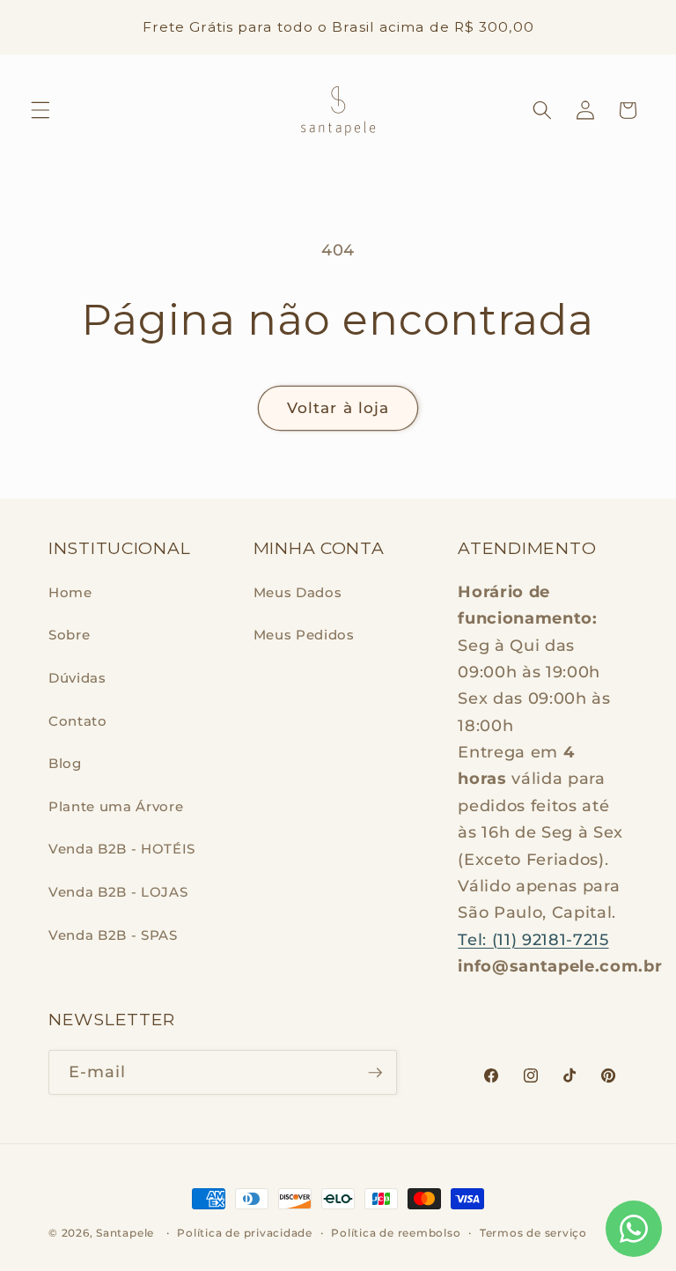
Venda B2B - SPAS (113, 935)
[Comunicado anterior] (36, 27)
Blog (65, 763)
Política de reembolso (395, 1232)
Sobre (69, 634)
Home (70, 592)
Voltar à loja (338, 408)
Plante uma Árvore (115, 806)
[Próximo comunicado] (640, 27)
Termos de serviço (533, 1232)
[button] (40, 110)
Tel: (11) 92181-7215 (533, 939)
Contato (77, 721)
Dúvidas (77, 677)
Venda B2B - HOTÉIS (121, 848)
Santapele (125, 1232)
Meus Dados (298, 592)
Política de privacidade (244, 1232)
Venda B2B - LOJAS (117, 891)
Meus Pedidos (304, 634)
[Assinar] (375, 1073)
